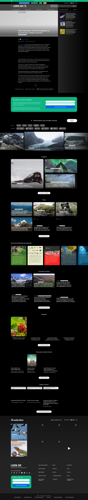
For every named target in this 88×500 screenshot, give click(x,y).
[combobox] (63, 6)
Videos (68, 475)
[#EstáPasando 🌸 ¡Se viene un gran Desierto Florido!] (36, 432)
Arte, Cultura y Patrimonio (63, 9)
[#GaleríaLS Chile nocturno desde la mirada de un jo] (52, 432)
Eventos (54, 472)
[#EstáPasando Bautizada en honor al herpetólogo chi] (19, 448)
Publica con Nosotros (39, 497)
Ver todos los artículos (44, 307)
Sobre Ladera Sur (17, 497)
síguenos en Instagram (45, 89)
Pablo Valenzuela (21, 44)
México (75, 9)
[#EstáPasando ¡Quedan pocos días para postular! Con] (19, 432)
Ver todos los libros (44, 377)
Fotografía (55, 479)
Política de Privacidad (69, 497)
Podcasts (69, 472)
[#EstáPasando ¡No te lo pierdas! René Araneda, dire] (36, 448)
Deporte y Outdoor (50, 9)
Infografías (69, 465)
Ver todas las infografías (44, 345)
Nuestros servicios (27, 497)
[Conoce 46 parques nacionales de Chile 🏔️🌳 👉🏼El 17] (52, 448)
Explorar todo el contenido (70, 480)
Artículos (55, 468)
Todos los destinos (72, 120)
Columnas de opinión (57, 475)
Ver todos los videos (44, 236)
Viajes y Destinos (28, 9)
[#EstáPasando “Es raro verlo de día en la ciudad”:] (69, 448)
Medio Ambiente (39, 9)
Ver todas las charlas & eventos (44, 411)
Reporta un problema (58, 497)
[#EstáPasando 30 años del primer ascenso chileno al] (69, 432)
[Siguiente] (76, 141)
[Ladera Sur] (20, 6)
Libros (68, 468)
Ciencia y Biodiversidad (16, 9)
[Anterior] (12, 141)
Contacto (49, 497)
